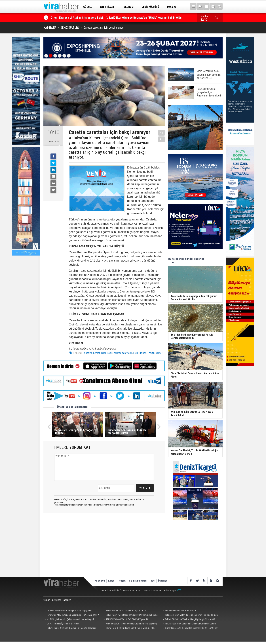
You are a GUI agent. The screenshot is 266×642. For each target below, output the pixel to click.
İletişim (122, 580)
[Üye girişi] (210, 580)
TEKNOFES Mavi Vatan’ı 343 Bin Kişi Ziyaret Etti (127, 619)
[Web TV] (200, 6)
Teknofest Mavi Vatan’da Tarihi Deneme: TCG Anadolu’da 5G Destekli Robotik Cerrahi (190, 615)
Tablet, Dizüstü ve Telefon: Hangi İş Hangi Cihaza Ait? (190, 619)
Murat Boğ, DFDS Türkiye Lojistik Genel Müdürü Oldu (130, 628)
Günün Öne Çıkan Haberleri (57, 600)
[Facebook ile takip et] (190, 580)
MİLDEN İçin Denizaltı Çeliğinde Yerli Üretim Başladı (70, 619)
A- (161, 139)
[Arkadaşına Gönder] (53, 176)
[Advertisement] (104, 548)
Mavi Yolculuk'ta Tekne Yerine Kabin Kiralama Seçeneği (131, 623)
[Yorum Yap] (53, 190)
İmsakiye (162, 580)
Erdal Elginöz (140, 353)
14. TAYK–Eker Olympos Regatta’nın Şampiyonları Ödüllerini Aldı (67, 611)
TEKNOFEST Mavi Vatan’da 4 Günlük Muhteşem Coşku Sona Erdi (189, 624)
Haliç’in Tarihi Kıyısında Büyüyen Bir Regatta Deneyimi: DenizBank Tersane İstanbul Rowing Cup (109, 17)
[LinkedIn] (53, 170)
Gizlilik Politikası (138, 580)
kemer (159, 353)
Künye (111, 580)
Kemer (96, 353)
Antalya (88, 353)
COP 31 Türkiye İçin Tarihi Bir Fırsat (63, 623)
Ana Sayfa (100, 580)
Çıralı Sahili (107, 353)
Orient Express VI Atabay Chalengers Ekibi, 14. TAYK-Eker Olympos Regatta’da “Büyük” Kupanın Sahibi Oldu (189, 628)
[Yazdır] (53, 183)
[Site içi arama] (219, 6)
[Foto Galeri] (206, 6)
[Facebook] (53, 156)
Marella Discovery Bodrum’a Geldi (180, 610)
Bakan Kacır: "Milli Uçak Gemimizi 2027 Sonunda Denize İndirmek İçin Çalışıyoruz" (130, 615)
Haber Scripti (170, 590)
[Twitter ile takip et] (197, 580)
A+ (161, 132)
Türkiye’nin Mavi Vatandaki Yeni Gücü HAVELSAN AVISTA (73, 615)
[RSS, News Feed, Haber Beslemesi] (204, 580)
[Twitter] (53, 163)
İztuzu (151, 353)
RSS (153, 580)
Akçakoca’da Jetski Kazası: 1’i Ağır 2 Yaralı (126, 610)
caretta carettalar (123, 353)
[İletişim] (213, 6)
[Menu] (193, 6)
